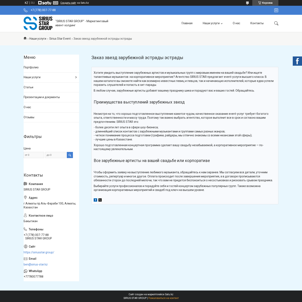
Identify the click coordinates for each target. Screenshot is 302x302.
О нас (236, 23)
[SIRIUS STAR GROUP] (38, 23)
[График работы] (276, 10)
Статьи (28, 87)
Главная (187, 23)
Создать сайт (68, 2)
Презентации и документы (42, 97)
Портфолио (31, 67)
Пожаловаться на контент (163, 298)
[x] (100, 200)
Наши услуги (211, 23)
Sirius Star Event (60, 38)
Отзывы (29, 117)
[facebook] (95, 200)
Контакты (257, 23)
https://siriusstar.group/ (39, 252)
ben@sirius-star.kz (36, 264)
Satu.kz (169, 294)
